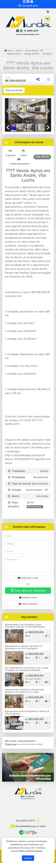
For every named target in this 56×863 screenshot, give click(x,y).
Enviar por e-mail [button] (29, 578)
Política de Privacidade (30, 851)
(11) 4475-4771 (30, 6)
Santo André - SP (34, 50)
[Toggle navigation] (48, 12)
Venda (19, 50)
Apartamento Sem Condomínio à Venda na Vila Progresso (27, 712)
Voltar (48, 53)
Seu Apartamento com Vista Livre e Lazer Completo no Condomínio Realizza (27, 669)
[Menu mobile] (28, 25)
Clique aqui (11, 744)
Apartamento (14, 53)
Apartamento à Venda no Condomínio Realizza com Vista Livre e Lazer (24, 690)
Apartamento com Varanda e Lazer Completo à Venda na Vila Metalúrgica (25, 625)
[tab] (14, 90)
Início (10, 50)
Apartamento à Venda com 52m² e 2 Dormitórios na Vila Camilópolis (24, 647)
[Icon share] (24, 1)
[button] (8, 111)
